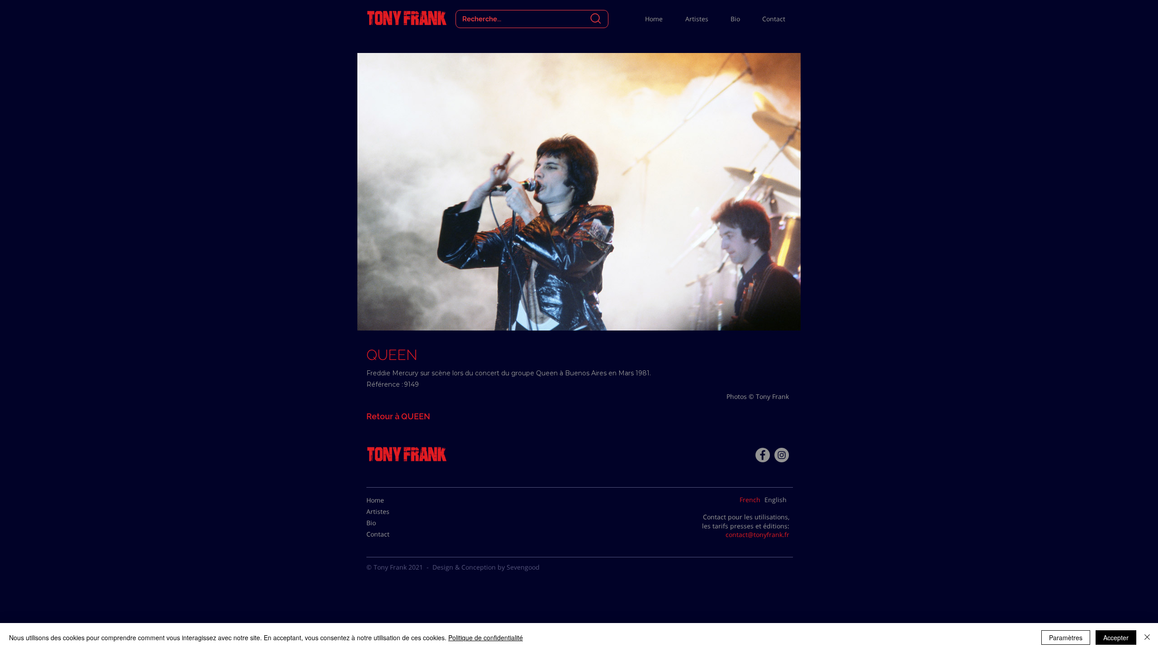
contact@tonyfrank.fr (757, 534)
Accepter (1116, 637)
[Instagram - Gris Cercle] (781, 455)
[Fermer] (1147, 637)
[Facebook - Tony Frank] (762, 455)
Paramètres (1065, 637)
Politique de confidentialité (485, 637)
